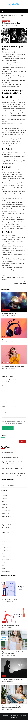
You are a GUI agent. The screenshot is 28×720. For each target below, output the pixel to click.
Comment (5, 386)
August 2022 (5, 527)
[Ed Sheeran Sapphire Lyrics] (14, 588)
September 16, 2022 (12, 25)
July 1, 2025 (9, 627)
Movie (3, 556)
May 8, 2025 (9, 681)
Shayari (4, 565)
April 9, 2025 (9, 709)
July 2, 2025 (9, 601)
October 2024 (5, 513)
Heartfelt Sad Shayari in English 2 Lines (12, 468)
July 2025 (4, 495)
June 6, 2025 (9, 655)
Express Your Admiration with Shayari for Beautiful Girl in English (13, 462)
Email (17, 406)
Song (3, 568)
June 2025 (4, 498)
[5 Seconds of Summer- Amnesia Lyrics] (14, 354)
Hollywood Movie (6, 550)
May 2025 (4, 501)
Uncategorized (6, 571)
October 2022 (5, 522)
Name (4, 406)
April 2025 (5, 504)
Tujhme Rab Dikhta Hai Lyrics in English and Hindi (13, 277)
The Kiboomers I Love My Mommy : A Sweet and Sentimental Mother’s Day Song (13, 474)
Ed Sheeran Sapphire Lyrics (9, 452)
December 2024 (6, 510)
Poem (3, 562)
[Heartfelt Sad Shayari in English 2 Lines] (14, 668)
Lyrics (3, 553)
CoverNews (22, 715)
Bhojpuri (4, 538)
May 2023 (4, 519)
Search (3, 436)
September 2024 (6, 516)
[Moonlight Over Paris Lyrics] (14, 302)
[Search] (25, 10)
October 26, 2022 (10, 315)
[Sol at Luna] (14, 328)
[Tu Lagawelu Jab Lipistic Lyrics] (14, 614)
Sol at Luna (5, 340)
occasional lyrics (6, 559)
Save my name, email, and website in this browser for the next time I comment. (13, 422)
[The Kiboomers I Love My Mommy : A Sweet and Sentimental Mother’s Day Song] (14, 694)
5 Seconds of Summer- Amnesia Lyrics (13, 366)
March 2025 (5, 507)
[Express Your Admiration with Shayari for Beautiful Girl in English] (14, 640)
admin (4, 25)
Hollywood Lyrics (6, 21)
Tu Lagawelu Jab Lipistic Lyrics (10, 457)
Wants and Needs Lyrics (19, 282)
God (3, 544)
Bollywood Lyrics (6, 541)
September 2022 (6, 525)
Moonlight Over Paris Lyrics (10, 313)
